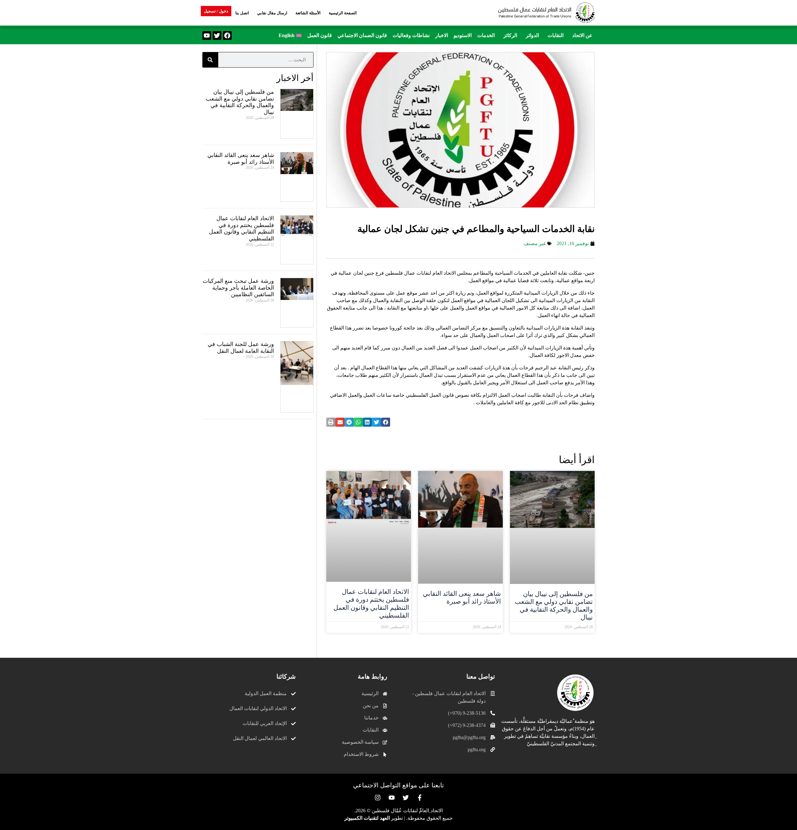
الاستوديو (463, 35)
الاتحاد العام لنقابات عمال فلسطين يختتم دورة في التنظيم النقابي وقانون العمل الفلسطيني (371, 603)
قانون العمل (319, 35)
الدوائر (532, 35)
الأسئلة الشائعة (308, 13)
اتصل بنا (242, 13)
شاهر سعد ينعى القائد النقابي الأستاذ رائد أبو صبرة (462, 597)
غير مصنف (535, 243)
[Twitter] (217, 35)
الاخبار (441, 35)
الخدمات (486, 35)
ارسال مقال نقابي (272, 13)
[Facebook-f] (419, 797)
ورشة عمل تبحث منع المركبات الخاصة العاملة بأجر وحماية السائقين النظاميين (238, 287)
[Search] (210, 60)
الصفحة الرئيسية (343, 13)
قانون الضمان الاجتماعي (362, 35)
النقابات (556, 35)
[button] (581, 35)
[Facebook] (227, 35)
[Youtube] (206, 35)
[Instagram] (377, 797)
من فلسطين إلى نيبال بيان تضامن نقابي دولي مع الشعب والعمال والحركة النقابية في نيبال (554, 605)
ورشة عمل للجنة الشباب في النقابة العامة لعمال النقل (241, 347)
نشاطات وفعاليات (411, 35)
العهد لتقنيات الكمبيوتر (367, 818)
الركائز (510, 35)
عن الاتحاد (582, 35)
